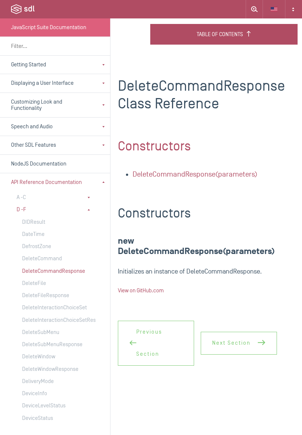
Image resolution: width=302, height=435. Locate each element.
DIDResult (33, 222)
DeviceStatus (37, 418)
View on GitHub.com (141, 291)
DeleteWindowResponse (50, 369)
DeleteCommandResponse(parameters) (195, 174)
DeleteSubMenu (40, 332)
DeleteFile (34, 283)
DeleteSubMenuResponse (51, 344)
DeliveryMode (38, 381)
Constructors (154, 146)
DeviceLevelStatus (44, 406)
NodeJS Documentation (38, 164)
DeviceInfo (34, 393)
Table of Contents (220, 34)
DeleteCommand (42, 258)
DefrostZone (36, 246)
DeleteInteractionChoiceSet (51, 307)
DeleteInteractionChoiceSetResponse (51, 320)
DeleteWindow (38, 357)
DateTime (33, 234)
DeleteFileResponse (45, 295)
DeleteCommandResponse (51, 271)
